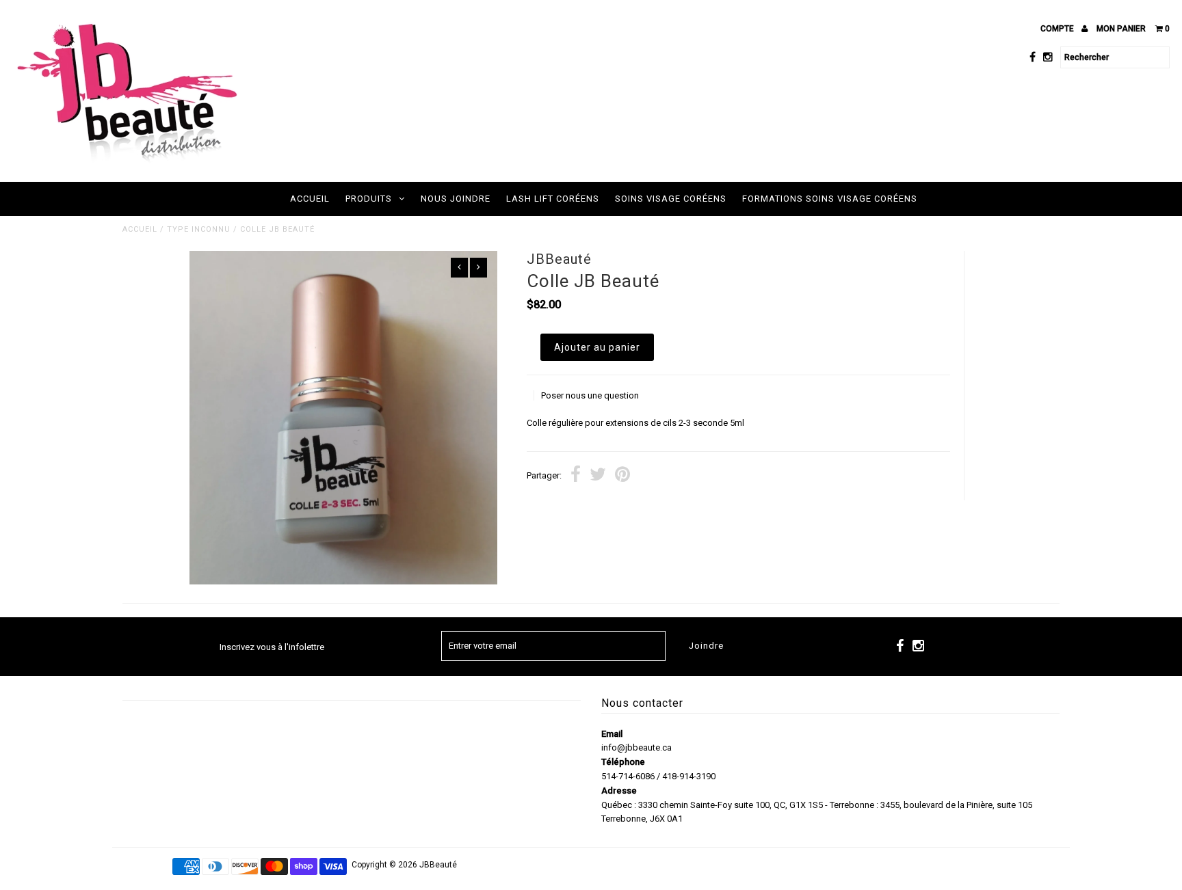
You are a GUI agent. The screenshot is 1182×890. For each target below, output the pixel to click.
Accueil (310, 198)
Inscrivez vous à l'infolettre (272, 647)
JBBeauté (438, 864)
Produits (368, 198)
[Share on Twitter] (598, 476)
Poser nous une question (590, 395)
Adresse (619, 790)
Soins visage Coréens (670, 198)
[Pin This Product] (622, 476)
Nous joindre (455, 198)
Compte (1058, 28)
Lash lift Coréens (552, 198)
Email (611, 734)
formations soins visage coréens (829, 198)
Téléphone (623, 762)
